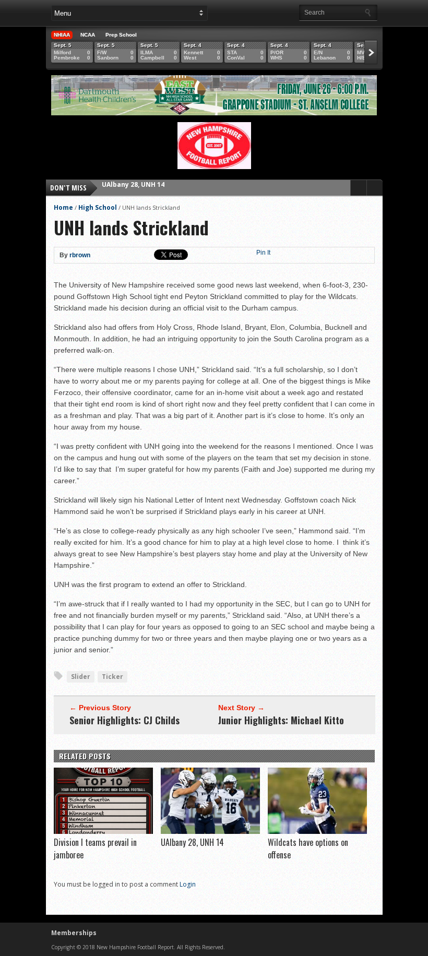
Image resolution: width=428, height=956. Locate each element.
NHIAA (62, 35)
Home (63, 207)
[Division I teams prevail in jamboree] (103, 831)
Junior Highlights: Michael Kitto (281, 720)
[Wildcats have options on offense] (317, 831)
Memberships (74, 932)
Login (188, 884)
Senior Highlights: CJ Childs (124, 720)
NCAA (87, 35)
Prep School (121, 35)
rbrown (79, 255)
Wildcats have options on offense (157, 187)
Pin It (263, 252)
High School (97, 207)
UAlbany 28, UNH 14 (192, 842)
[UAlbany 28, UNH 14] (210, 831)
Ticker (112, 676)
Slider (80, 676)
